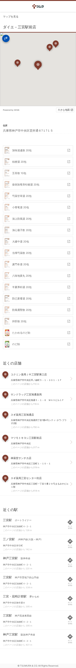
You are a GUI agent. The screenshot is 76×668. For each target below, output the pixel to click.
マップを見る (10, 16)
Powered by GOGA (11, 110)
